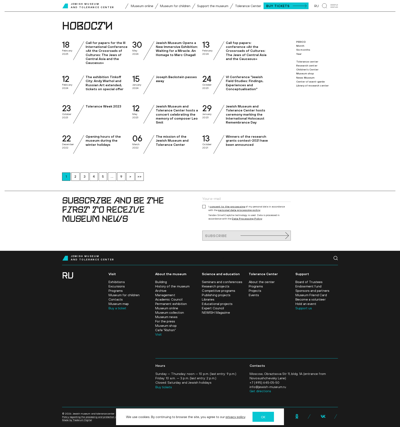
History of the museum (172, 286)
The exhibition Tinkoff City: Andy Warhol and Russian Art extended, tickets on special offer (105, 83)
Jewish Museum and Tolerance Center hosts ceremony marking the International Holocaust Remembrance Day (245, 114)
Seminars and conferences (222, 282)
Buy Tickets (278, 6)
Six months (303, 49)
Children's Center (307, 69)
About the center (262, 282)
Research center (306, 65)
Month (300, 45)
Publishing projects (216, 295)
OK (263, 417)
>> (140, 176)
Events (254, 295)
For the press (165, 321)
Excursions (117, 286)
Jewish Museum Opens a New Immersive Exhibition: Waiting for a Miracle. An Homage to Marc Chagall (177, 49)
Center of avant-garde (310, 81)
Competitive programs (218, 290)
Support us (303, 308)
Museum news (166, 317)
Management (165, 295)
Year (298, 53)
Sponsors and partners (312, 290)
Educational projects (217, 304)
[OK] (297, 416)
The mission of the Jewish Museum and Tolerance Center (172, 140)
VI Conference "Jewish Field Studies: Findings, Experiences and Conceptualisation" (244, 83)
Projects (255, 290)
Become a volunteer (310, 299)
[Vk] (323, 416)
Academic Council (168, 299)
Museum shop (305, 73)
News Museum (305, 77)
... (112, 176)
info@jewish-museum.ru (268, 387)
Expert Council (213, 308)
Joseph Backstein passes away (176, 79)
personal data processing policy (239, 210)
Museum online (142, 6)
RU (316, 6)
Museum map (119, 304)
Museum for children (175, 6)
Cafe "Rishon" (165, 330)
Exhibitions (117, 282)
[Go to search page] (324, 5)
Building (161, 282)
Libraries (208, 299)
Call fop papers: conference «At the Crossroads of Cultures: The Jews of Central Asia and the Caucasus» (246, 51)
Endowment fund (308, 286)
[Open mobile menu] (334, 5)
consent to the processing (227, 206)
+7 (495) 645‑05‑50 (264, 382)
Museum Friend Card (311, 295)
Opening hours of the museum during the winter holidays (103, 140)
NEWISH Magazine (216, 312)
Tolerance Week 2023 (103, 106)
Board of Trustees (309, 282)
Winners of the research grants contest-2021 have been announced (247, 140)
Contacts (116, 299)
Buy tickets (163, 387)
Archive (160, 290)
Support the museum (212, 6)
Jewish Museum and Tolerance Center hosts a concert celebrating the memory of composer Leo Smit (177, 114)
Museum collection (169, 312)
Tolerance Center (248, 6)
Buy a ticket (117, 308)
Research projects (215, 286)
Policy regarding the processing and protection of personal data (98, 417)
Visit (158, 334)
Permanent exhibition (171, 304)
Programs (116, 290)
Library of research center (312, 85)
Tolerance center (307, 61)
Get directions (260, 391)
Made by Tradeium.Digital (77, 420)
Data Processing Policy (247, 218)
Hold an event (305, 304)
